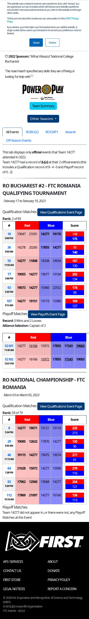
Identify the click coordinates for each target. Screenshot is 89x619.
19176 (57, 234)
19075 (45, 455)
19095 (21, 441)
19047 (21, 234)
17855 (45, 247)
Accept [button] (36, 42)
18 (9, 234)
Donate (54, 570)
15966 (45, 287)
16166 (33, 346)
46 (9, 455)
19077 (45, 274)
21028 (21, 468)
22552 (57, 287)
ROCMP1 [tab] (52, 132)
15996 (57, 468)
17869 (21, 495)
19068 (45, 481)
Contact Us (12, 570)
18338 (45, 261)
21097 (33, 495)
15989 (57, 301)
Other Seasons (42, 118)
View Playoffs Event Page (48, 314)
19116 (57, 428)
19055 (21, 274)
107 (9, 301)
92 (9, 287)
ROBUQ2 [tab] (32, 132)
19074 (57, 455)
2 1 (9, 346)
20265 (33, 247)
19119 (45, 301)
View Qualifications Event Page (61, 212)
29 (9, 441)
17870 (45, 441)
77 (9, 274)
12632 (33, 441)
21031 (33, 234)
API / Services (13, 561)
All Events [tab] (12, 132)
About (53, 561)
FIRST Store (11, 579)
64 (9, 468)
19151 (33, 301)
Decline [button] (52, 42)
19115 (21, 455)
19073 (21, 287)
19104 (57, 274)
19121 (45, 428)
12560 (33, 481)
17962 (21, 481)
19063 (80, 346)
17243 (68, 346)
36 (9, 247)
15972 (45, 346)
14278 (21, 247)
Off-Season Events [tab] (18, 140)
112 (9, 495)
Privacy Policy (59, 579)
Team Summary (43, 106)
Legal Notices (14, 589)
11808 (33, 261)
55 (9, 261)
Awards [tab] (70, 132)
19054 (57, 261)
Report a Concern (62, 589)
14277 (45, 234)
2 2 (9, 359)
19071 (33, 428)
